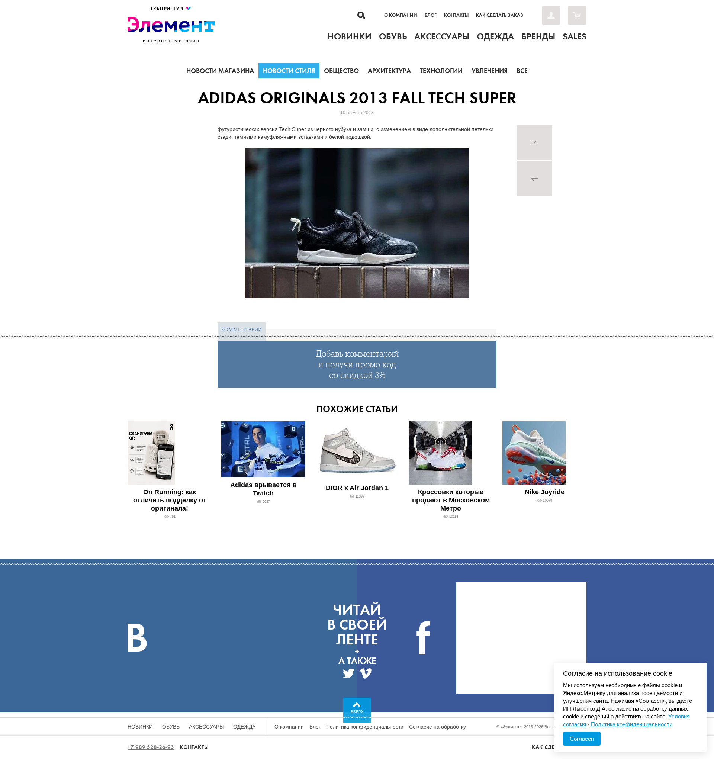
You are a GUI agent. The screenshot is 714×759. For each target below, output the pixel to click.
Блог (431, 15)
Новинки (140, 726)
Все (522, 71)
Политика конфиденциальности (364, 726)
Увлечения (490, 71)
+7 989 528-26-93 (151, 747)
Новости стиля (289, 71)
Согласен (582, 739)
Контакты (456, 15)
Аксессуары (206, 726)
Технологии (441, 71)
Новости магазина (220, 71)
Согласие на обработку (437, 726)
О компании (400, 15)
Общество (341, 71)
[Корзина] (577, 15)
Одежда (244, 726)
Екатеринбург (168, 9)
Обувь (171, 726)
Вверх (357, 712)
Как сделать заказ (499, 15)
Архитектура (389, 71)
